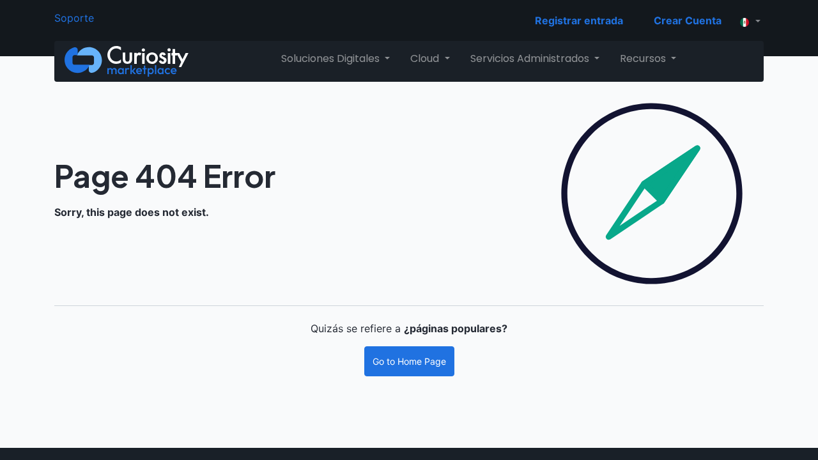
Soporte (74, 18)
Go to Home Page (409, 361)
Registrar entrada (579, 20)
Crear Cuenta (688, 20)
